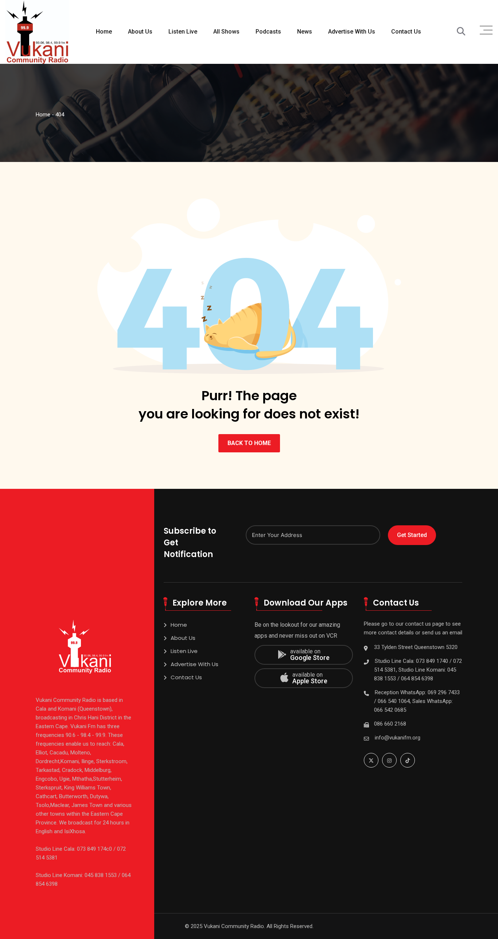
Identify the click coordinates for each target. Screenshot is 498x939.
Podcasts (268, 31)
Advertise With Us (351, 31)
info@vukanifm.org (397, 737)
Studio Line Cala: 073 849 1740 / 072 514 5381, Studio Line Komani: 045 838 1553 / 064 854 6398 (418, 670)
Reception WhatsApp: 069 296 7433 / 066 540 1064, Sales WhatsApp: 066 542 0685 (417, 701)
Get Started (412, 535)
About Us (140, 31)
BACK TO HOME (249, 443)
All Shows (226, 31)
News (304, 31)
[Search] (461, 31)
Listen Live (182, 31)
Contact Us (406, 31)
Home (104, 31)
